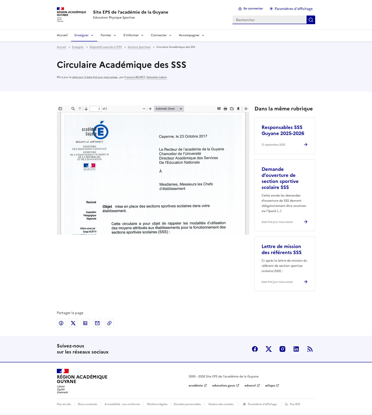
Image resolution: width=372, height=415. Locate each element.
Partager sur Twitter (73, 323)
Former (106, 35)
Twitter (269, 349)
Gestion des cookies (220, 404)
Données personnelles (187, 404)
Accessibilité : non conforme (122, 404)
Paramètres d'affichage (294, 8)
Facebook (255, 349)
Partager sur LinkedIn (85, 323)
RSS (310, 349)
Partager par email (97, 323)
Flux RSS (295, 404)
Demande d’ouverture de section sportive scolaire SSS (280, 178)
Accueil (62, 35)
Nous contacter (88, 404)
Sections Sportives (139, 47)
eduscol (250, 385)
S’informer (131, 35)
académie (196, 385)
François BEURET (134, 77)
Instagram (282, 349)
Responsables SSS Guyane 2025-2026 (283, 130)
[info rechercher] (311, 20)
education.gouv (223, 385)
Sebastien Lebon (156, 77)
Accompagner (189, 35)
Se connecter (253, 8)
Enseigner (81, 35)
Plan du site (64, 404)
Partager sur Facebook (61, 323)
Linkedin (296, 349)
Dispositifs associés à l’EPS (106, 47)
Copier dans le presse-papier (109, 323)
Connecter (159, 35)
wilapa (270, 385)
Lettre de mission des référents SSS (282, 249)
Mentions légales (157, 404)
